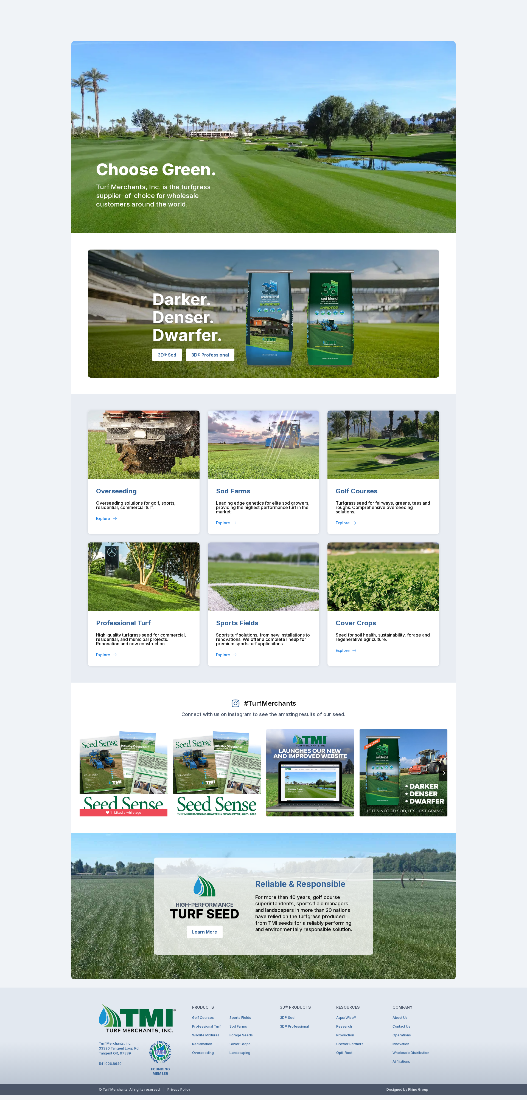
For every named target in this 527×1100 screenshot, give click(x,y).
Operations (402, 1035)
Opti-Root (344, 1053)
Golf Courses (356, 491)
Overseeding (116, 491)
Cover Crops (356, 623)
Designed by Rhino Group (407, 1089)
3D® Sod (287, 1018)
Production (345, 1035)
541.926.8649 (110, 1064)
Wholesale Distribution (410, 1053)
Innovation (401, 1044)
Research (344, 1026)
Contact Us (401, 1026)
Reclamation (202, 1044)
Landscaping (239, 1053)
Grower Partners (349, 1044)
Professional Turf (123, 623)
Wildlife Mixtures (206, 1035)
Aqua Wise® (346, 1018)
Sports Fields (237, 623)
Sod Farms (233, 491)
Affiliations (401, 1061)
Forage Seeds (241, 1035)
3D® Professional (294, 1026)
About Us (400, 1018)
